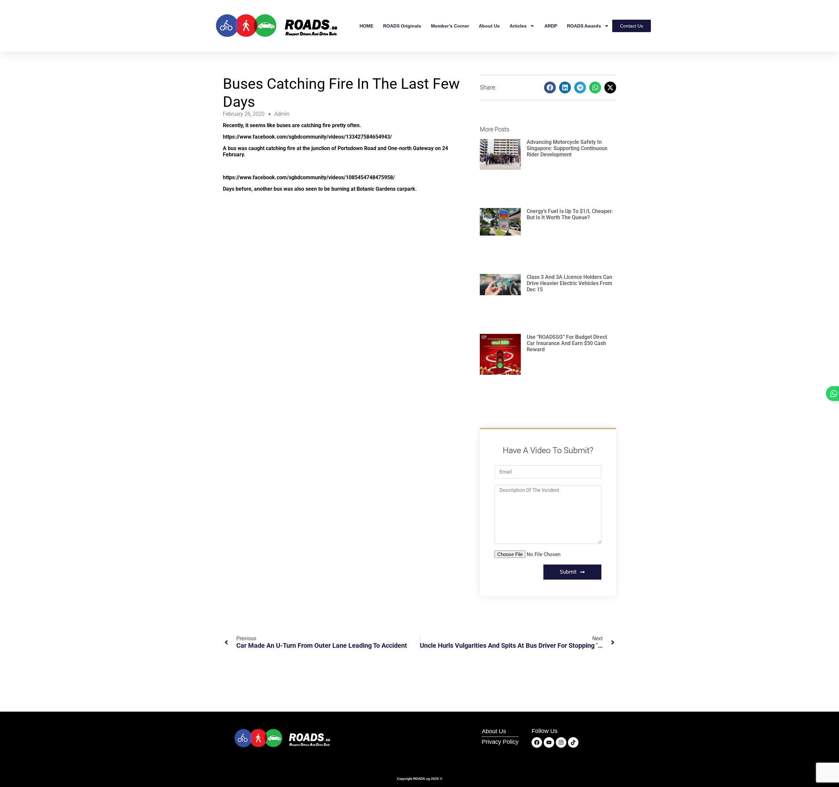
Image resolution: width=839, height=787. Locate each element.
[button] (550, 87)
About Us (489, 26)
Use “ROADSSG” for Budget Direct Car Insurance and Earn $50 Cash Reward (567, 343)
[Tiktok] (573, 742)
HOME (366, 26)
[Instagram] (561, 742)
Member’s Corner (450, 26)
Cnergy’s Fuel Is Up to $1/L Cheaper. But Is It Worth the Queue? (570, 214)
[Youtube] (549, 742)
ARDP (550, 26)
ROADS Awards (584, 26)
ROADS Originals (402, 26)
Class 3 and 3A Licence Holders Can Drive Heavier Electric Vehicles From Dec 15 (569, 283)
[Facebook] (537, 742)
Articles (518, 26)
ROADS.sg (421, 778)
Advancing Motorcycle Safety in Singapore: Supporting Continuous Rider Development (567, 148)
